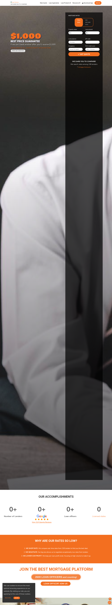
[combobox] (75, 42)
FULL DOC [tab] (78, 21)
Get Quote (85, 54)
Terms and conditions (18, 50)
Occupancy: (71, 46)
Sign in (98, 3)
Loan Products (65, 3)
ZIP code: (88, 39)
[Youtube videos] (110, 599)
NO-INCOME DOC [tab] (87, 22)
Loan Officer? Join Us (55, 583)
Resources (76, 3)
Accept (17, 598)
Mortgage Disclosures (84, 67)
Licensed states (99, 516)
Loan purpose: (72, 39)
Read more (8, 598)
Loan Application (54, 3)
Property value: (72, 29)
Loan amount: (89, 29)
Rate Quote (43, 3)
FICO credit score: (90, 46)
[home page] (15, 2)
